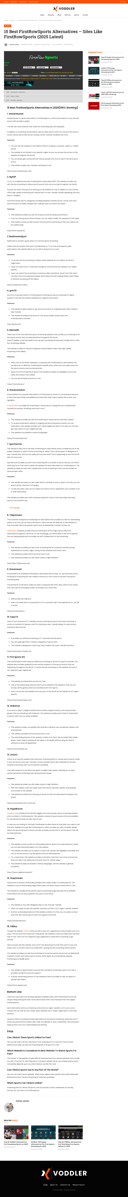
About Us (14, 2)
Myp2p (9, 181)
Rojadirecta (11, 813)
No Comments (58, 44)
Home (6, 2)
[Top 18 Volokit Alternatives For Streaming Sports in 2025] (16, 1132)
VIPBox (26, 931)
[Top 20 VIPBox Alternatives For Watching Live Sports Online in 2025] (70, 1132)
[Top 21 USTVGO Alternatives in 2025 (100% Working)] (93, 95)
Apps (42, 15)
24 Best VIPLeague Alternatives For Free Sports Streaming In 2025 (42, 1144)
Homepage (15, 507)
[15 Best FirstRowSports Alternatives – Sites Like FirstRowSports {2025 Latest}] (43, 77)
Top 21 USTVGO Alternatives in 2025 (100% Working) (112, 93)
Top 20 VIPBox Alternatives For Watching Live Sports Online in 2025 (69, 1144)
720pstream (12, 531)
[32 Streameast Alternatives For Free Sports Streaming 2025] (93, 106)
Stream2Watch (13, 405)
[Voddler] (64, 8)
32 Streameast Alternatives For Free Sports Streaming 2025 (112, 104)
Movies (67, 15)
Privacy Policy (33, 2)
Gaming (51, 15)
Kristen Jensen (14, 44)
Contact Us (22, 2)
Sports (76, 15)
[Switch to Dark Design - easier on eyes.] (121, 2)
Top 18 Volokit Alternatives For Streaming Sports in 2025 (16, 1143)
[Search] (124, 2)
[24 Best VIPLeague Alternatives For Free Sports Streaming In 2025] (43, 1132)
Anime (85, 15)
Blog (59, 15)
